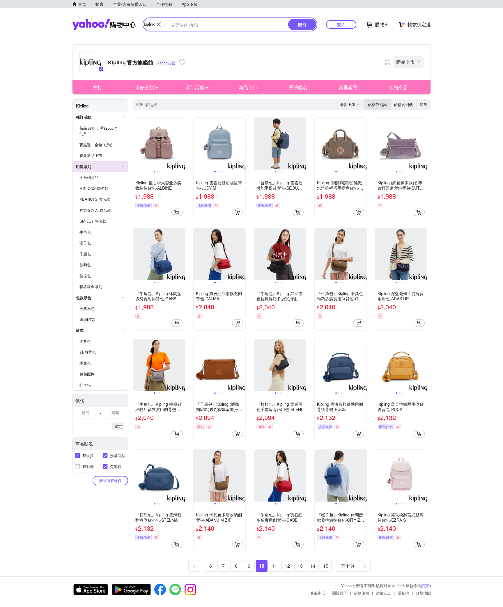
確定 (118, 426)
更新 (426, 585)
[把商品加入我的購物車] (177, 212)
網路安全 (383, 593)
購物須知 (361, 593)
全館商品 (398, 87)
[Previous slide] (137, 143)
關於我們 (339, 593)
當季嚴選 (348, 87)
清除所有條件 (110, 480)
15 (325, 565)
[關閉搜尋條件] (158, 24)
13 (300, 565)
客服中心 (317, 593)
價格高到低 (403, 104)
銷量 (423, 104)
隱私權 (403, 593)
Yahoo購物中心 (104, 24)
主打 (97, 87)
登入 (341, 24)
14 (313, 565)
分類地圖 (423, 593)
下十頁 (348, 565)
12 (287, 565)
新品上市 (405, 62)
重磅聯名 (298, 87)
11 (274, 565)
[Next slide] (181, 143)
